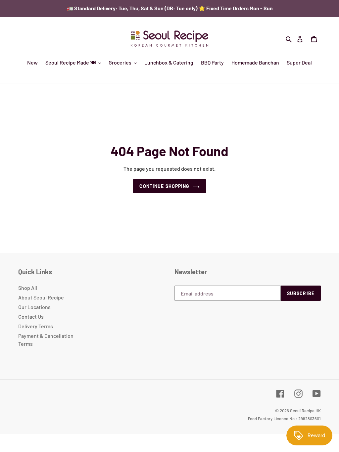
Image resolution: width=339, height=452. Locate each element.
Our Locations (34, 307)
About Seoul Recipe (41, 297)
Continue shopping (164, 186)
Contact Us (31, 316)
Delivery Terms (35, 326)
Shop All (27, 288)
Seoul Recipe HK (305, 410)
